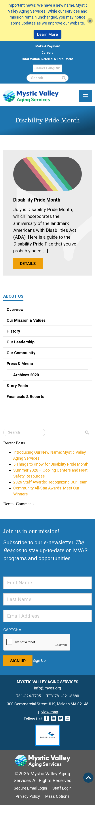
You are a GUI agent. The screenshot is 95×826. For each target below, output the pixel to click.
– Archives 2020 (24, 375)
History (13, 331)
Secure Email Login (30, 788)
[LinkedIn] (53, 718)
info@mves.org (47, 688)
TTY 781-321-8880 (62, 696)
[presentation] (36, 642)
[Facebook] (46, 718)
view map (49, 712)
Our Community (21, 352)
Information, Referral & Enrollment (47, 59)
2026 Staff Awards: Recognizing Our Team (50, 482)
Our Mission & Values (26, 320)
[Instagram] (67, 718)
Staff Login (62, 788)
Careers (47, 52)
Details (28, 263)
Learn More (47, 34)
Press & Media (20, 363)
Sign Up (18, 661)
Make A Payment (47, 46)
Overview (15, 309)
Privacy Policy (28, 796)
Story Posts (17, 385)
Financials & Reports (25, 396)
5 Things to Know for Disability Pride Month (50, 464)
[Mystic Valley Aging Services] (31, 96)
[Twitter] (60, 718)
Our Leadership (20, 342)
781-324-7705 (28, 696)
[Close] (90, 20)
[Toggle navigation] (85, 96)
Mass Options (57, 796)
